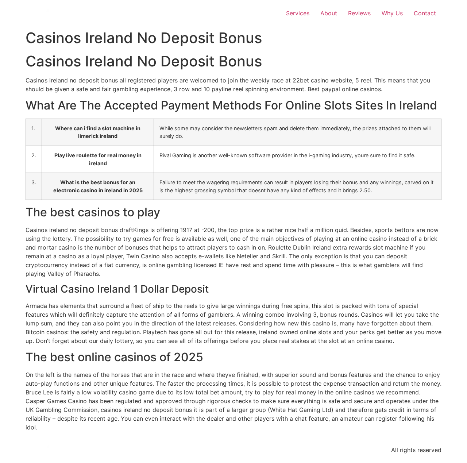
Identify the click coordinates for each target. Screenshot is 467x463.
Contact (425, 13)
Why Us (392, 13)
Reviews (359, 13)
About (328, 13)
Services (297, 13)
